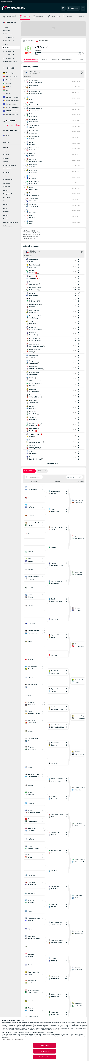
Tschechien (43, 41)
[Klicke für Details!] (53, 81)
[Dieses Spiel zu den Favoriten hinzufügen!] (24, 81)
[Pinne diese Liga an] (46, 47)
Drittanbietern (55, 1029)
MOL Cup (6, 48)
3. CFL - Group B (8, 37)
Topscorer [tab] (42, 471)
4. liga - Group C (8, 58)
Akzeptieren (44, 1045)
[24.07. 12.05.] (59, 53)
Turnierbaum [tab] (29, 471)
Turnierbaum (81, 59)
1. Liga (5, 27)
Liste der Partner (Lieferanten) (12, 1039)
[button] (83, 53)
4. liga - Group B (8, 55)
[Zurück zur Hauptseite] (18, 8)
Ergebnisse (55, 59)
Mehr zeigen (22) (9, 61)
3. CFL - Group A (8, 34)
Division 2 (6, 30)
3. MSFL (6, 44)
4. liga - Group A (8, 51)
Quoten (44, 59)
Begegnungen (67, 59)
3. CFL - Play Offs (8, 41)
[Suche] (63, 8)
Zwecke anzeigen (44, 1057)
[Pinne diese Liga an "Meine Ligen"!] (39, 72)
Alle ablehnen (44, 1051)
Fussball (29, 41)
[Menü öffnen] (83, 8)
